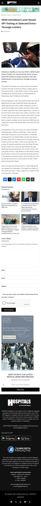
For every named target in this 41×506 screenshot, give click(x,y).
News (9, 15)
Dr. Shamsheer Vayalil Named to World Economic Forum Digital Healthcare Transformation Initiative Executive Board (30, 207)
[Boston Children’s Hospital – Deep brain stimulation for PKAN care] (10, 197)
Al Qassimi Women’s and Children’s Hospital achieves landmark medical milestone (29, 228)
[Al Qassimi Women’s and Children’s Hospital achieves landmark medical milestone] (30, 219)
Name (3, 270)
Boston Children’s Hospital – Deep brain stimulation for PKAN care (9, 205)
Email (3, 278)
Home (4, 15)
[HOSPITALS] (12, 2)
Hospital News (16, 15)
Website (3, 286)
